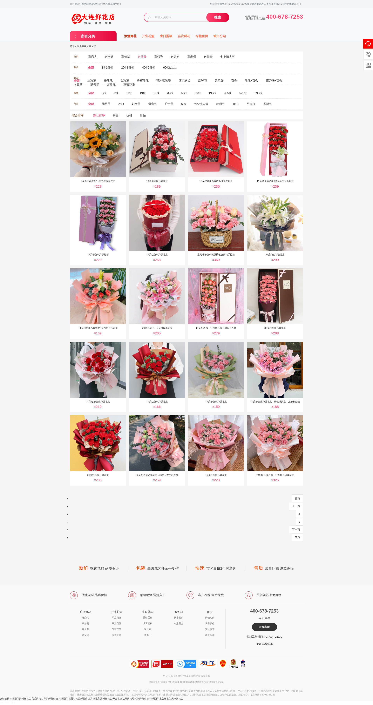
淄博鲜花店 (106, 698)
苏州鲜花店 (49, 698)
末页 (297, 537)
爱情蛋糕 (147, 617)
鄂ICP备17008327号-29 (162, 682)
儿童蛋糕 (147, 623)
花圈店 (71, 698)
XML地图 (180, 682)
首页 (72, 46)
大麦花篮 (116, 635)
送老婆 (85, 623)
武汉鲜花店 (140, 698)
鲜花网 (15, 698)
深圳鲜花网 (153, 698)
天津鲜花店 (177, 698)
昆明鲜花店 (37, 698)
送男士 (147, 635)
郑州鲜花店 (25, 698)
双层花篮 (116, 623)
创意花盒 (178, 623)
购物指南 (209, 617)
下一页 (296, 529)
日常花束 (178, 617)
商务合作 (209, 635)
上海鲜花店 (94, 698)
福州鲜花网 (128, 698)
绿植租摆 (202, 36)
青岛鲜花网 (62, 698)
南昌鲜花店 (81, 698)
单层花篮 (116, 617)
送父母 (92, 46)
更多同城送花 (264, 643)
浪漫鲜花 (130, 36)
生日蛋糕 (166, 36)
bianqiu (220, 682)
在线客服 (264, 626)
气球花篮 (116, 629)
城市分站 (220, 36)
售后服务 (209, 623)
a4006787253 (7, 702)
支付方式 (209, 629)
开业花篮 (148, 36)
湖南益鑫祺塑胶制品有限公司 (200, 682)
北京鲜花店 (165, 698)
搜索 (217, 17)
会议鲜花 (184, 36)
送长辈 (85, 629)
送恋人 (85, 617)
